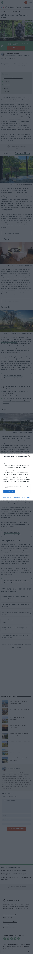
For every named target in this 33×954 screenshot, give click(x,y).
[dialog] (16, 477)
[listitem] (16, 486)
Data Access (16, 497)
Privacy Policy (26, 497)
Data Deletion (7, 497)
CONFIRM (9, 491)
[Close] (29, 456)
